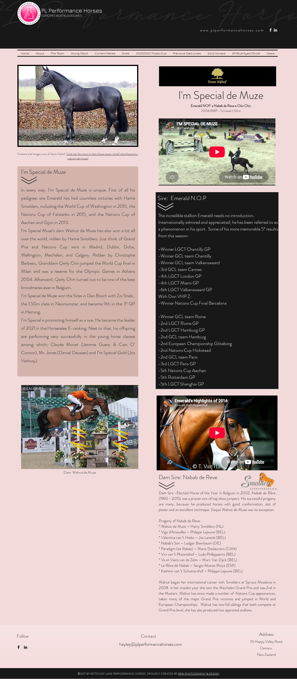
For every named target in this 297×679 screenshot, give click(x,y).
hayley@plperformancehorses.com (150, 644)
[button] (57, 53)
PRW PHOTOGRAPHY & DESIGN (198, 674)
